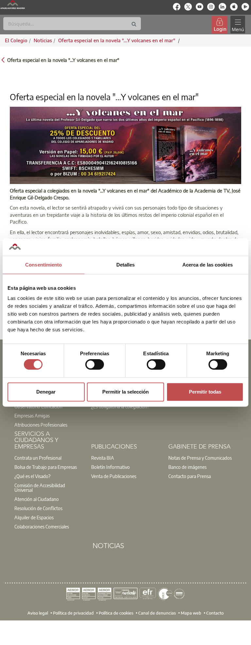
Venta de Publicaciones (113, 476)
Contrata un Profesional (37, 458)
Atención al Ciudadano (36, 499)
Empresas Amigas (32, 415)
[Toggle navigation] (237, 25)
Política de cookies (116, 613)
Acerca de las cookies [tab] (207, 264)
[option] (49, 420)
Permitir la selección (125, 392)
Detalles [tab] (125, 264)
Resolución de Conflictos (38, 508)
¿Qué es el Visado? (32, 476)
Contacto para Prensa (189, 476)
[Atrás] (3, 59)
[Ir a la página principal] (12, 4)
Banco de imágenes (187, 467)
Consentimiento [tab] (43, 264)
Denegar (46, 392)
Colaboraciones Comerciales (41, 526)
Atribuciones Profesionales (40, 425)
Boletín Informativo (110, 467)
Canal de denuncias (157, 613)
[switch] (94, 364)
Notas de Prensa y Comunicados (200, 458)
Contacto (215, 613)
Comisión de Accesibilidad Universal (39, 487)
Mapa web (191, 613)
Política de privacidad (73, 613)
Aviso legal (37, 613)
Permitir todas (205, 392)
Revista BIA (102, 458)
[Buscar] (134, 24)
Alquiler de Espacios (34, 517)
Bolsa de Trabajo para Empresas (45, 467)
